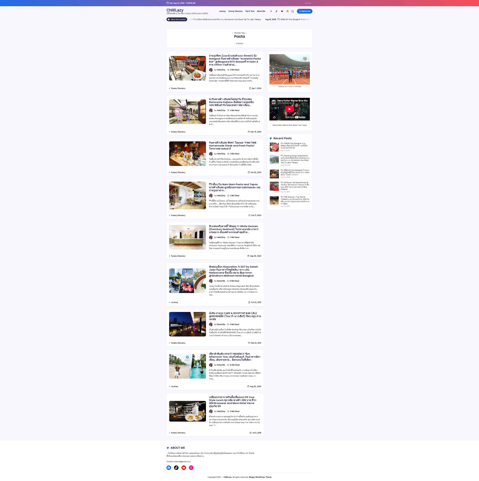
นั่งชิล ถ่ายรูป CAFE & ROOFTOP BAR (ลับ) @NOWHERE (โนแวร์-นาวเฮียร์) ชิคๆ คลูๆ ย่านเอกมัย (235, 316)
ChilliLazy (175, 10)
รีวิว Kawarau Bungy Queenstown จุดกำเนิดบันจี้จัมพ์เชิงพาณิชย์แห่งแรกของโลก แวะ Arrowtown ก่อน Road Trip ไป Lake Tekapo (295, 159)
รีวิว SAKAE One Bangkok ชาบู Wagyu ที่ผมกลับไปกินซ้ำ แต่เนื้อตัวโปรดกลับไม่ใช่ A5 (294, 145)
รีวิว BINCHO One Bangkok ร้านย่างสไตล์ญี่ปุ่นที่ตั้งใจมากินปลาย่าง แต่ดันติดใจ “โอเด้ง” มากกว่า (282, 19)
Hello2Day (221, 70)
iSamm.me (221, 281)
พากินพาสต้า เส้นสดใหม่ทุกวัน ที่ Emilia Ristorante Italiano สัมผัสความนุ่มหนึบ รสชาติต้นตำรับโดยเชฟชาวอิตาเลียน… (231, 102)
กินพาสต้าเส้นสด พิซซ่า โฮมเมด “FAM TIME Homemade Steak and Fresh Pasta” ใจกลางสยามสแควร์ (232, 145)
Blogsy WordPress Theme (260, 477)
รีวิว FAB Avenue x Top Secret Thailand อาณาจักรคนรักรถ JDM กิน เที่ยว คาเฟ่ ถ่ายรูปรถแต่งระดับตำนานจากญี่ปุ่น (295, 200)
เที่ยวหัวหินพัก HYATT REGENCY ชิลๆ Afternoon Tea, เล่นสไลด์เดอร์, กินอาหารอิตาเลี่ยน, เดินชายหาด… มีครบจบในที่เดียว (234, 357)
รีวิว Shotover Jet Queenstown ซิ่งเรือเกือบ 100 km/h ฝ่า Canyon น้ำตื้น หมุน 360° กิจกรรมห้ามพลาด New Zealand (295, 185)
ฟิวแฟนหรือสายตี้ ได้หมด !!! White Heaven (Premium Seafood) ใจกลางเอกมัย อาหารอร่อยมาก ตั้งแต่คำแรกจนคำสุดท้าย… (233, 229)
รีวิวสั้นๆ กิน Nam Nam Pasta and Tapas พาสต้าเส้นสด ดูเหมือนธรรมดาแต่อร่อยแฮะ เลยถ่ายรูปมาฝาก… (234, 187)
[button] (292, 11)
